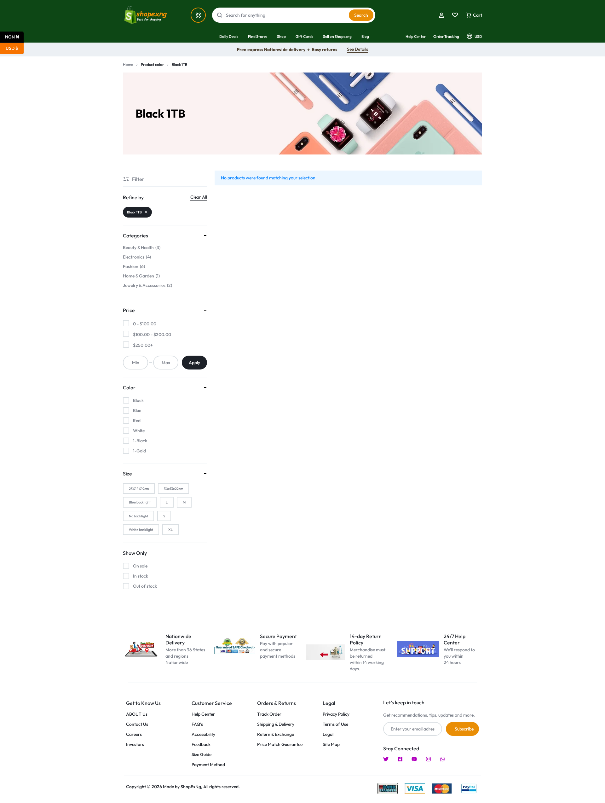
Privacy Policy (336, 714)
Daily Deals (228, 36)
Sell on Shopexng (337, 36)
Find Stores (257, 36)
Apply (194, 362)
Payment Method (208, 764)
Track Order (269, 714)
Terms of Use (335, 724)
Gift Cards (304, 36)
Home (128, 64)
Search (361, 15)
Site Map (331, 744)
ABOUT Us (136, 714)
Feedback (201, 744)
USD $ (15, 47)
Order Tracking (446, 36)
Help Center (416, 36)
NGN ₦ (14, 36)
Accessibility (203, 734)
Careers (134, 734)
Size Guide (201, 754)
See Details (357, 49)
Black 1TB (134, 212)
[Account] (441, 15)
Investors (135, 744)
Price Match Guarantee (279, 744)
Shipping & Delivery (275, 724)
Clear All (198, 197)
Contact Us (137, 724)
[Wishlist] (455, 15)
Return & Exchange (275, 734)
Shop (281, 36)
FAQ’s (197, 724)
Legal (328, 734)
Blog (365, 36)
